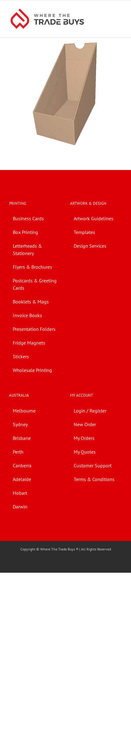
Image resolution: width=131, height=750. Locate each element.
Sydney (20, 424)
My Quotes (85, 452)
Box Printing (25, 232)
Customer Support (93, 465)
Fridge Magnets (29, 343)
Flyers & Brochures (32, 267)
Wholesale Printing (32, 370)
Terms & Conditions (94, 479)
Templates (84, 232)
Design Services (90, 246)
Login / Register (90, 411)
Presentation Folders (34, 329)
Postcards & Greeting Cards (35, 284)
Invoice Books (27, 315)
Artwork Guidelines (93, 218)
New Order (85, 424)
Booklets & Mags (31, 302)
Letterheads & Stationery (27, 249)
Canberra (22, 465)
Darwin (20, 507)
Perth (18, 452)
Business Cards (28, 218)
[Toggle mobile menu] (119, 9)
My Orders (84, 438)
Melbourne (24, 411)
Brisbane (22, 438)
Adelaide (22, 479)
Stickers (21, 356)
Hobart (20, 493)
